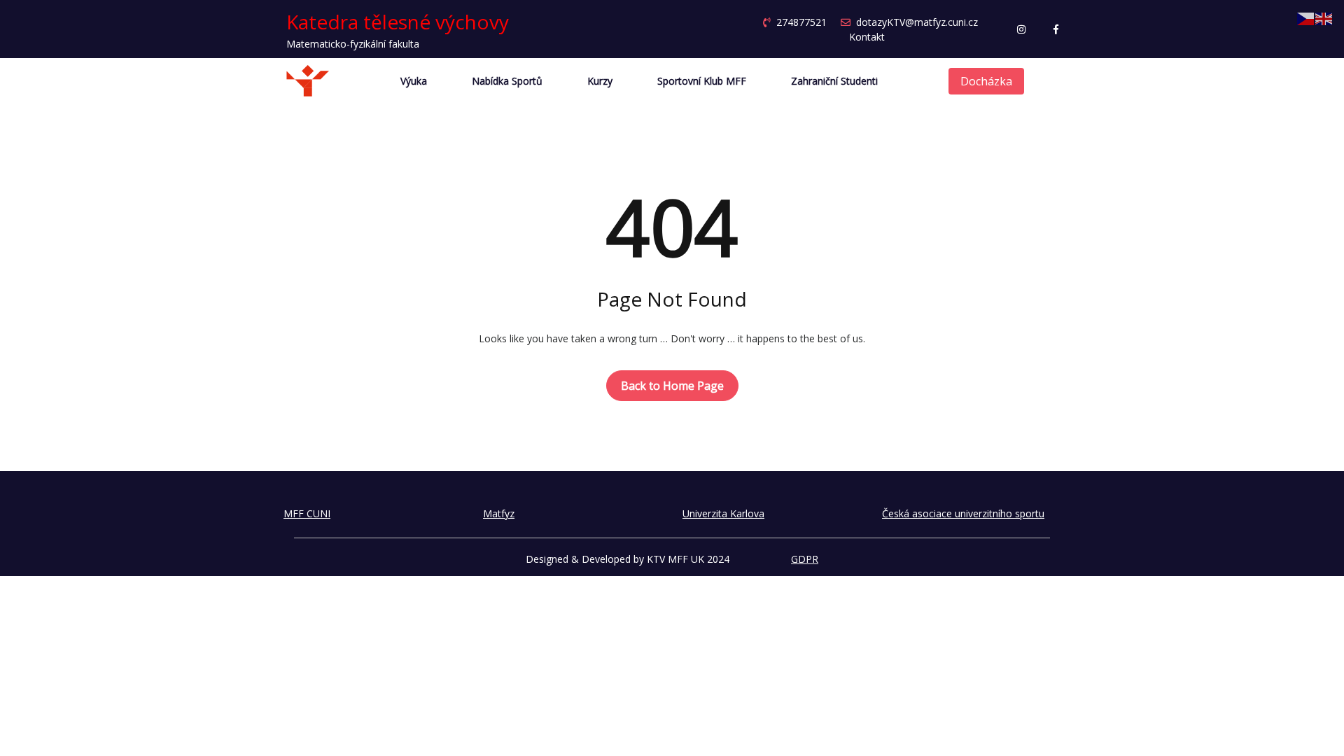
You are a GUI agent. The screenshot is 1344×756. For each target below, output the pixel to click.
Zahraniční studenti (834, 81)
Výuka (413, 81)
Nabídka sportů (507, 81)
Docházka (986, 81)
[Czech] (1306, 17)
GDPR (804, 559)
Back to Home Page (672, 385)
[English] (1324, 17)
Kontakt (867, 36)
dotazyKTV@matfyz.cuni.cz (917, 22)
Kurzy (599, 81)
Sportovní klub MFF (701, 81)
